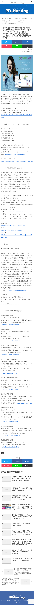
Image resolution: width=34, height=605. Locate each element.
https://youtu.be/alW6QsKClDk (10, 389)
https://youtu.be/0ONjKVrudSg (10, 324)
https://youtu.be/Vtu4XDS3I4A (10, 373)
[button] (30, 316)
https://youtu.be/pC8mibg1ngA (10, 447)
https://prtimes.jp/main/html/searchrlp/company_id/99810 (17, 161)
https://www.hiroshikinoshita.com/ (18, 290)
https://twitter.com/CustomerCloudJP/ (11, 230)
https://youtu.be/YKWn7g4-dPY (11, 354)
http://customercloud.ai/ (16, 211)
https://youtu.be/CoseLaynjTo (11, 435)
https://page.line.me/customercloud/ (15, 154)
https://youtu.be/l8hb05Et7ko (10, 421)
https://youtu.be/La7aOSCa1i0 (11, 341)
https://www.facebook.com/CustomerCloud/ (13, 225)
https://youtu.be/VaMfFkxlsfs (24, 403)
